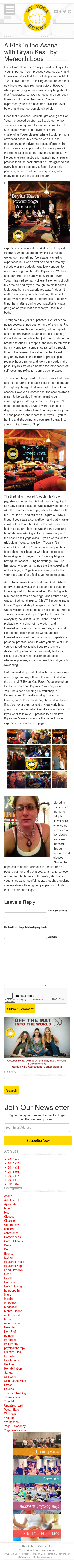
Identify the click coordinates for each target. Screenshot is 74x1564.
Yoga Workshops (15, 1430)
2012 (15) (12, 1175)
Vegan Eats (11, 1409)
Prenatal (9, 1356)
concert (9, 1229)
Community (11, 1225)
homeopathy (12, 1290)
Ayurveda (10, 1204)
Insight (8, 1298)
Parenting (10, 1340)
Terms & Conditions (56, 1554)
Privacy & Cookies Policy (16, 1554)
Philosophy (11, 1344)
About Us (27, 1546)
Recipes (9, 1364)
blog (7, 1212)
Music (8, 1319)
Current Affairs (13, 1241)
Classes (9, 1216)
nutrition (9, 1335)
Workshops (11, 1422)
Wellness (10, 1413)
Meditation (11, 1307)
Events (8, 1253)
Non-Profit (10, 1331)
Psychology (11, 1360)
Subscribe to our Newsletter (37, 1550)
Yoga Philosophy (15, 1426)
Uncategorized (13, 1405)
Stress (8, 1385)
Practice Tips (12, 1352)
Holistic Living (13, 1286)
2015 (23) (12, 1163)
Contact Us (45, 1546)
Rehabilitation (13, 1368)
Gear (7, 1274)
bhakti (8, 1208)
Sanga (8, 1372)
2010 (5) (11, 1184)
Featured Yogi (13, 1266)
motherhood (12, 1315)
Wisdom (9, 1418)
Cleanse (9, 1220)
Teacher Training (15, 1393)
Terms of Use (38, 1554)
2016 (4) (11, 1159)
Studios (9, 1389)
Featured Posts (14, 1261)
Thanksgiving (12, 1397)
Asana (8, 1196)
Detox (8, 1249)
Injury (7, 1294)
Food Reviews (13, 1270)
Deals (8, 1245)
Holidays (9, 1282)
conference (11, 1233)
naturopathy (12, 1323)
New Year (10, 1327)
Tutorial (9, 1401)
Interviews (10, 1303)
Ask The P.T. (12, 1200)
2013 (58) (12, 1171)
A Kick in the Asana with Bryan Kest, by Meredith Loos (31, 51)
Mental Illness (13, 1311)
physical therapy (14, 1348)
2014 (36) (12, 1167)
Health (8, 1278)
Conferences (12, 1237)
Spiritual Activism (15, 1381)
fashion (9, 1257)
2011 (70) (12, 1180)
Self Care (10, 1376)
